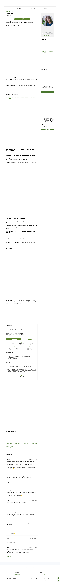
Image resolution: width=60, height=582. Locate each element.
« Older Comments (9, 556)
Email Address (43, 124)
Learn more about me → (47, 35)
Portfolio (43, 575)
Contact (43, 574)
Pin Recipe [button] (30, 339)
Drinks (13, 11)
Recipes (9, 11)
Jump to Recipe (18, 18)
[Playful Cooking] (30, 5)
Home (7, 11)
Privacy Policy (17, 574)
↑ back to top (30, 568)
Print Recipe (26, 18)
